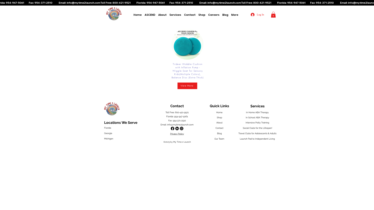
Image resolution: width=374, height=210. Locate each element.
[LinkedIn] (177, 128)
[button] (175, 15)
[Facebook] (172, 128)
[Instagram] (181, 128)
